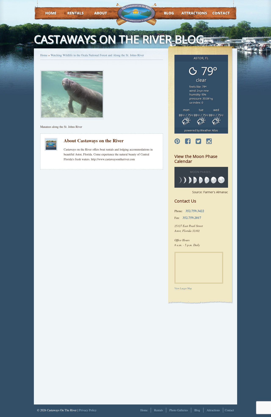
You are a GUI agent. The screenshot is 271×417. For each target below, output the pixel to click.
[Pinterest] (177, 141)
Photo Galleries (178, 410)
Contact (215, 13)
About (97, 13)
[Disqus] (101, 232)
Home (46, 13)
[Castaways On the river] (136, 12)
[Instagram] (209, 141)
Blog (163, 13)
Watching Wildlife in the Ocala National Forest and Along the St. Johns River (97, 55)
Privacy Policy (88, 410)
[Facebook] (188, 141)
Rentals (71, 13)
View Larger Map (183, 288)
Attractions (188, 13)
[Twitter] (198, 141)
